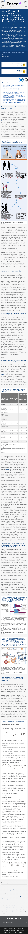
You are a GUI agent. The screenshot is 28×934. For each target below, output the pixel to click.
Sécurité (14, 932)
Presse (25, 2)
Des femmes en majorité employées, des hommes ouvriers (13, 86)
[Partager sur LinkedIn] (22, 80)
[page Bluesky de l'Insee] (7, 919)
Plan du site (20, 932)
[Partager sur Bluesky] (19, 80)
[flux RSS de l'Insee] (20, 919)
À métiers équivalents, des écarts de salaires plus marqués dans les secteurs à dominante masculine (14, 96)
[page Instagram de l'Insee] (10, 919)
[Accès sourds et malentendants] (4, 1)
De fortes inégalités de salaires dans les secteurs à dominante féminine (13, 93)
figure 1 (3, 120)
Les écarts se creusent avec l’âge (11, 88)
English (25, 1)
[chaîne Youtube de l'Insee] (16, 919)
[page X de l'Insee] (14, 919)
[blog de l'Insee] (18, 919)
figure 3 (8, 564)
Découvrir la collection (8, 59)
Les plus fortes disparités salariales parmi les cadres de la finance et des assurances (14, 100)
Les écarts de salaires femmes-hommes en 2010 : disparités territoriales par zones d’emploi (13, 889)
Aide (2, 1)
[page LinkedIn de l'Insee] (12, 919)
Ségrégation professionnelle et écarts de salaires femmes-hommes (14, 898)
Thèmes (3, 2)
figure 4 (7, 469)
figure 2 (3, 374)
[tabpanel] (14, 181)
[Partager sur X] (26, 80)
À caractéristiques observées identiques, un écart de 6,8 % (14, 90)
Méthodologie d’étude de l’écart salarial (13, 102)
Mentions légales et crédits (10, 928)
